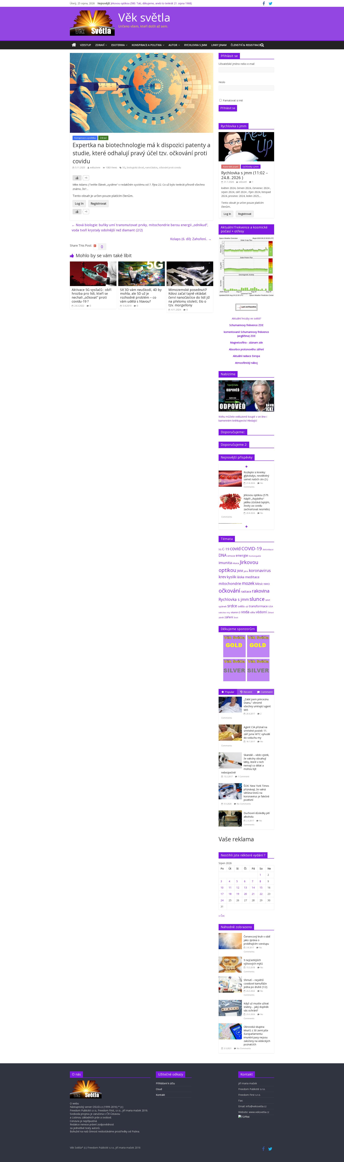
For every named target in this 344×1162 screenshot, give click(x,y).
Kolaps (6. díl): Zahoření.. (190, 239)
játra (246, 571)
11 (230, 887)
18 (230, 894)
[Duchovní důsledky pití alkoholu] (231, 810)
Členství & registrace (246, 45)
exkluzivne (95, 167)
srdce (232, 605)
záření (228, 617)
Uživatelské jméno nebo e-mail (236, 64)
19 (237, 894)
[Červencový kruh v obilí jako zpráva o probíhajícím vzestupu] (231, 935)
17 (222, 894)
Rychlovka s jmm (195, 45)
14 (253, 887)
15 (261, 887)
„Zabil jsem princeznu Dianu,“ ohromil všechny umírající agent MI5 (257, 705)
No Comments (244, 803)
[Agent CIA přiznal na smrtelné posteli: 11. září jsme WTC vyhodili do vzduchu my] (231, 724)
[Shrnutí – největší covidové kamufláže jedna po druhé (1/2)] (231, 978)
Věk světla (144, 17)
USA (270, 606)
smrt (267, 600)
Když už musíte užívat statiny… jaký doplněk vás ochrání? (256, 1007)
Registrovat (98, 203)
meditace (252, 577)
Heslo (222, 82)
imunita (225, 562)
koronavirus (260, 570)
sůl (246, 606)
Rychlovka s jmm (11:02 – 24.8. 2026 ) (244, 175)
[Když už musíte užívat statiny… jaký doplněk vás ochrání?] (231, 1002)
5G (124, 167)
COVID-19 (251, 548)
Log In (79, 203)
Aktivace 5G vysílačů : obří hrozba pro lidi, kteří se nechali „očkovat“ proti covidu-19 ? (91, 295)
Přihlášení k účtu (165, 1083)
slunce (257, 598)
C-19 (225, 549)
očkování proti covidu (170, 167)
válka (252, 612)
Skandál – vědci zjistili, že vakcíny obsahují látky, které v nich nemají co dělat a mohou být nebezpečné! (245, 763)
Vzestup (85, 45)
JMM (240, 571)
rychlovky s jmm (251, 166)
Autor (173, 45)
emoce (231, 555)
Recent (247, 692)
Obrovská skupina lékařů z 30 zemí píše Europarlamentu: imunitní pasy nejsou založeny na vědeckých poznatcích (257, 1035)
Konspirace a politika (147, 45)
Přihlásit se (227, 108)
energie (242, 555)
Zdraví (99, 45)
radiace (246, 591)
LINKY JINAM (218, 45)
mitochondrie (230, 583)
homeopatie (255, 556)
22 (261, 894)
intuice (236, 563)
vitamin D (235, 612)
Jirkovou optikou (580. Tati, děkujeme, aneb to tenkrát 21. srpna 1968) (151, 3)
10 (222, 887)
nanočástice (151, 167)
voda (245, 611)
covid (235, 548)
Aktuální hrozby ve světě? (246, 318)
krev (222, 576)
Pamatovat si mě (233, 100)
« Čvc (222, 915)
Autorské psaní (230, 166)
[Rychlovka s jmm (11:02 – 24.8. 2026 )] (246, 134)
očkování (229, 590)
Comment (267, 692)
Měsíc (259, 584)
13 (245, 887)
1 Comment (243, 776)
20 (245, 894)
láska (240, 577)
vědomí (261, 612)
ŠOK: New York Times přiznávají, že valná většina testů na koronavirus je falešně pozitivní (256, 792)
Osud (159, 1089)
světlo (241, 606)
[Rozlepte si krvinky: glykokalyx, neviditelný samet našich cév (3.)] (230, 472)
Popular (229, 692)
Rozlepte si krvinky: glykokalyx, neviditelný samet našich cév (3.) (256, 476)
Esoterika (118, 45)
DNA (223, 555)
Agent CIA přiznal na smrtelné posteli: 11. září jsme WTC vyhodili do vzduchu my (257, 732)
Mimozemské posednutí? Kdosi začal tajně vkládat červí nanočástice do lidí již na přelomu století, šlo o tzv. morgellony (189, 297)
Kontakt (160, 1094)
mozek (248, 583)
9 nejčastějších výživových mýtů (253, 961)
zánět (221, 617)
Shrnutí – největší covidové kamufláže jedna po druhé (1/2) (255, 983)
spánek (223, 606)
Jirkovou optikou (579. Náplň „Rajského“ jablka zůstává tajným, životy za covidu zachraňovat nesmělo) (257, 502)
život (236, 617)
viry (228, 612)
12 (237, 887)
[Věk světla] (74, 45)
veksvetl (243, 181)
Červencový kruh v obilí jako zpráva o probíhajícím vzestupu (257, 940)
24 (222, 900)
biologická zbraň (135, 167)
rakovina (260, 591)
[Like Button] (77, 178)
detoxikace (268, 549)
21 (253, 894)
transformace (258, 606)
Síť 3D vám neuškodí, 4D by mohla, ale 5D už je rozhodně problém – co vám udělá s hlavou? (141, 295)
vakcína (222, 612)
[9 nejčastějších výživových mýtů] (231, 958)
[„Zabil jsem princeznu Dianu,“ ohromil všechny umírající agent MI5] (231, 696)
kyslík (231, 576)
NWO (267, 584)
